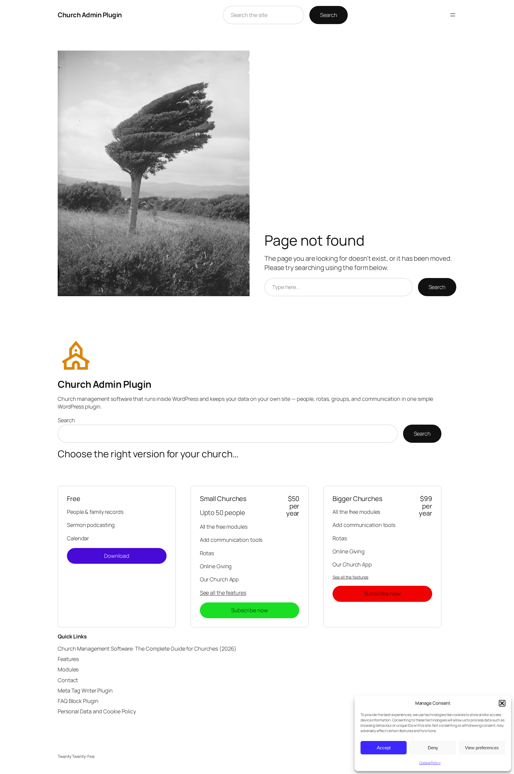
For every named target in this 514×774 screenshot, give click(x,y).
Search (328, 14)
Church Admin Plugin (90, 14)
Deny (433, 747)
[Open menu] (452, 14)
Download (116, 555)
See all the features (223, 592)
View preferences (482, 747)
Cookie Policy (430, 762)
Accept (384, 747)
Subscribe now (249, 610)
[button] (502, 703)
